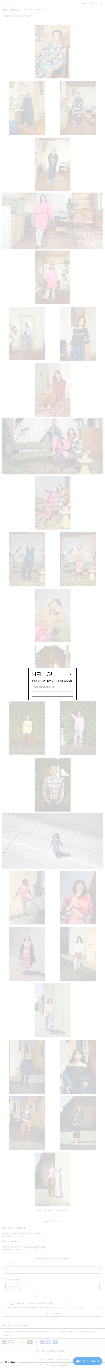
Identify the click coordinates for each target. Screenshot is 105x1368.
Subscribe (52, 694)
